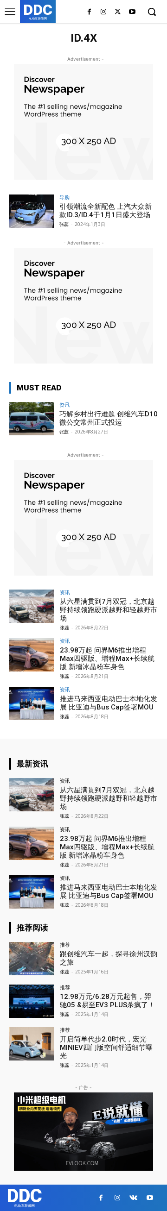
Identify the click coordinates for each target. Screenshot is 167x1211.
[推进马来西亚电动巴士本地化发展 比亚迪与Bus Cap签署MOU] (31, 703)
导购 (64, 197)
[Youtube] (132, 12)
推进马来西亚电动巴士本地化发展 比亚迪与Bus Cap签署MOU (108, 703)
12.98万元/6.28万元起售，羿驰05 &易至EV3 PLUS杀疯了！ (107, 1000)
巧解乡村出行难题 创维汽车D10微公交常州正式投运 (108, 418)
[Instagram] (103, 12)
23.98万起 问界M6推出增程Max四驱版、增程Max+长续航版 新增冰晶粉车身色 (107, 658)
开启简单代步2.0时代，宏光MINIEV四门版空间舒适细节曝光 (106, 1047)
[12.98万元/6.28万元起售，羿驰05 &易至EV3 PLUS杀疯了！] (31, 1001)
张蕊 (64, 224)
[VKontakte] (133, 1198)
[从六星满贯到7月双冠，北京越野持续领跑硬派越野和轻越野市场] (31, 606)
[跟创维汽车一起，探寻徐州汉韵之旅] (31, 958)
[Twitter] (117, 12)
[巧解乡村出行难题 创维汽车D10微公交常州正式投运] (31, 418)
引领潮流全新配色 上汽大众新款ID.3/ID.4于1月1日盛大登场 (105, 210)
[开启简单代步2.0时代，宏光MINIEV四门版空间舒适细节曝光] (31, 1043)
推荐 (65, 944)
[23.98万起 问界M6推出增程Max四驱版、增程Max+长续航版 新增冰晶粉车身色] (31, 654)
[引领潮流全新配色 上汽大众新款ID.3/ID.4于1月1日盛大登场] (31, 211)
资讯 (64, 404)
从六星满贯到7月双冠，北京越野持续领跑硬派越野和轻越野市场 (108, 609)
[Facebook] (89, 12)
